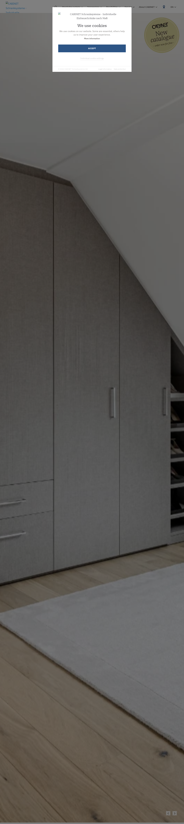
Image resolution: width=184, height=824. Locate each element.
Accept (92, 48)
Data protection (120, 69)
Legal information (105, 69)
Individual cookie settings (92, 58)
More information (92, 38)
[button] (174, 813)
